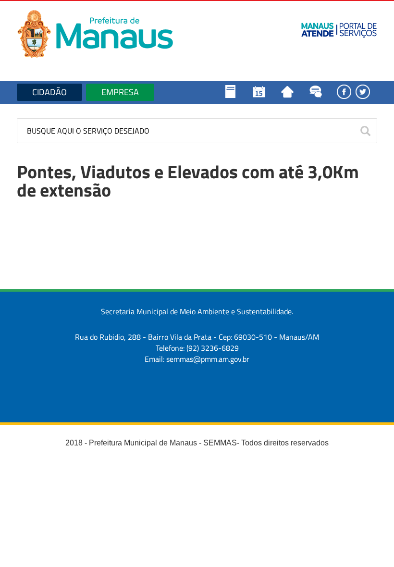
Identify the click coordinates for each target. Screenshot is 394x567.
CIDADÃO (49, 92)
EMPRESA (120, 92)
